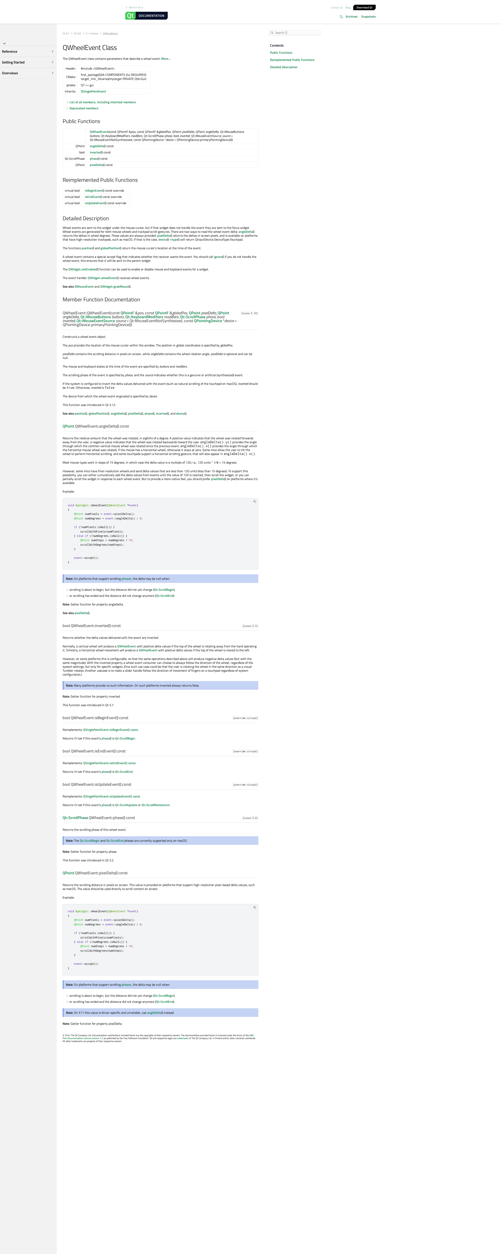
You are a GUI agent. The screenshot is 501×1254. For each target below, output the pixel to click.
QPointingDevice (208, 321)
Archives (352, 16)
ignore (218, 256)
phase (94, 158)
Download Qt (364, 7)
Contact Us (337, 7)
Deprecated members (83, 108)
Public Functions (281, 52)
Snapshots (368, 16)
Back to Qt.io (136, 7)
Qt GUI (77, 33)
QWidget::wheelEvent (102, 277)
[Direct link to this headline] (102, 121)
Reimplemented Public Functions (292, 59)
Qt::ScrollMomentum (155, 805)
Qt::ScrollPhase (192, 317)
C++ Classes (91, 33)
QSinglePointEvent (93, 91)
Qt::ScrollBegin (164, 589)
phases (126, 578)
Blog (348, 7)
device (163, 239)
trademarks (182, 1038)
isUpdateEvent (95, 203)
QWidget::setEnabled (82, 269)
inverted (95, 152)
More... (166, 58)
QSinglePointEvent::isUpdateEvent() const (111, 796)
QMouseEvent (84, 286)
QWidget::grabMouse (114, 286)
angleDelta (97, 146)
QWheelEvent (99, 131)
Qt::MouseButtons (95, 317)
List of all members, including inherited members (102, 102)
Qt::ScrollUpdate (126, 805)
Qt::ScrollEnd (164, 595)
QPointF (127, 313)
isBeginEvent (94, 190)
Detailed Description (283, 67)
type (175, 239)
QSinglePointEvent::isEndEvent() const (109, 763)
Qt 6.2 (66, 33)
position (87, 248)
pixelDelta (96, 164)
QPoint (194, 313)
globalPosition (110, 248)
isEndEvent (92, 196)
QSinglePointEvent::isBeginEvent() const (110, 729)
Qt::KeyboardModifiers (144, 317)
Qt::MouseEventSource (96, 321)
